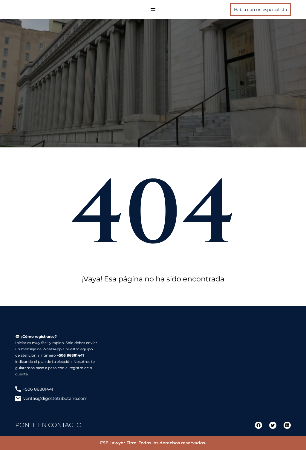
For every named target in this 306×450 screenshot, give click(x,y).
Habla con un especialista (260, 9)
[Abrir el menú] (153, 9)
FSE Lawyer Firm (118, 443)
